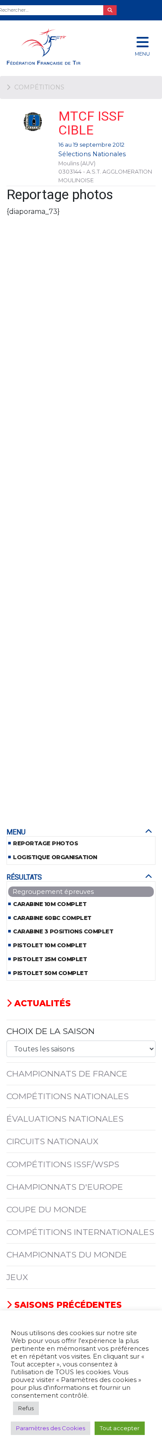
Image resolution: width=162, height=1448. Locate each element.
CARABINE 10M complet (49, 904)
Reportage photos (45, 843)
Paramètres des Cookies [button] (50, 1428)
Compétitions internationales (80, 1232)
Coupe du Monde (46, 1209)
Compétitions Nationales (67, 1096)
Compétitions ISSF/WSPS (62, 1164)
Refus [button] (26, 1408)
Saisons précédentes (67, 1305)
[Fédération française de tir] (54, 46)
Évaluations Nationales (65, 1118)
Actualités (41, 1003)
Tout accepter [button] (120, 1428)
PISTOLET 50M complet (50, 973)
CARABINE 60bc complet (52, 918)
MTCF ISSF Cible (91, 123)
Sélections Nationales (92, 154)
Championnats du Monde (66, 1254)
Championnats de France (66, 1073)
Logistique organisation (55, 857)
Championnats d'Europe (64, 1187)
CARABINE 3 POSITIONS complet (63, 931)
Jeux (17, 1277)
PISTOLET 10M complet (49, 945)
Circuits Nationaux (52, 1141)
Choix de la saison (50, 1031)
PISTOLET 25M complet (50, 959)
